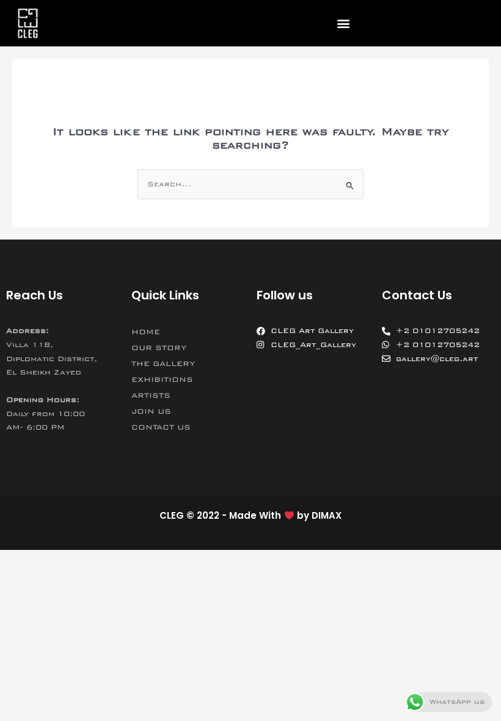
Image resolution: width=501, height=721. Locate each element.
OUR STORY (158, 347)
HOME (145, 332)
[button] (344, 23)
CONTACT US (161, 427)
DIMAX (327, 515)
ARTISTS (150, 395)
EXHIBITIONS (162, 379)
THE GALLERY (163, 363)
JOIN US (151, 411)
